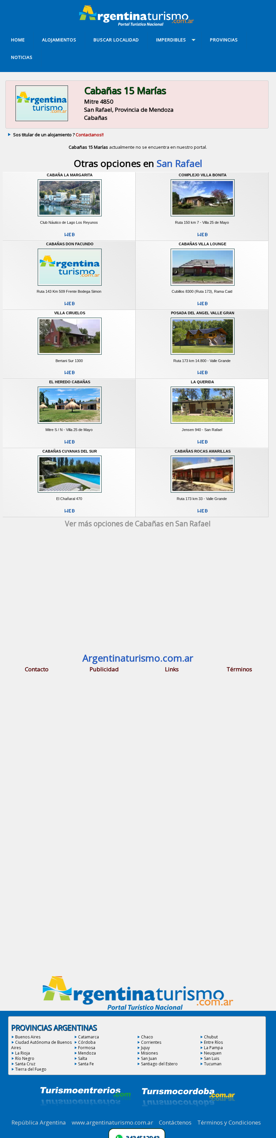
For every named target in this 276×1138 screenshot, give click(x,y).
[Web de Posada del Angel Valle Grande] (203, 375)
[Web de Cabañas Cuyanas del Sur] (70, 513)
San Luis (211, 1058)
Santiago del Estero (159, 1064)
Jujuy (145, 1048)
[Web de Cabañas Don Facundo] (70, 306)
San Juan (149, 1058)
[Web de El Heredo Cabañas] (70, 444)
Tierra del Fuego (30, 1069)
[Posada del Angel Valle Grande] (202, 356)
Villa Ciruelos (69, 313)
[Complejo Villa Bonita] (202, 218)
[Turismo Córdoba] (187, 1114)
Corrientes (151, 1042)
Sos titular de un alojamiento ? (58, 135)
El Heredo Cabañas (69, 382)
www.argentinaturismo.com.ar (112, 1122)
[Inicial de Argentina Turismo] (138, 24)
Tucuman (212, 1064)
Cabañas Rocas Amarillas (203, 451)
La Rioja (22, 1053)
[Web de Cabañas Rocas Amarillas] (203, 513)
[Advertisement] (138, 592)
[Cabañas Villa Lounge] (202, 287)
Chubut (211, 1037)
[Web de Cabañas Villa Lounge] (203, 306)
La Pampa (213, 1048)
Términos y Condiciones (229, 1122)
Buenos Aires (27, 1037)
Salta (82, 1058)
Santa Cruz (25, 1064)
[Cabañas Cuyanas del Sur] (69, 494)
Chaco (147, 1037)
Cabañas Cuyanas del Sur (69, 451)
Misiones (149, 1053)
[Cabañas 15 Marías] (42, 120)
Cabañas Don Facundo (70, 244)
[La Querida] (202, 425)
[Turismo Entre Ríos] (85, 1114)
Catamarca (88, 1037)
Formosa (86, 1048)
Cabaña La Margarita (70, 175)
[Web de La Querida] (203, 444)
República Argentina (38, 1122)
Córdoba (87, 1042)
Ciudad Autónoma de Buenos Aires (41, 1045)
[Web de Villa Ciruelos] (70, 375)
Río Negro (24, 1058)
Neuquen (212, 1053)
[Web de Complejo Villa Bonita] (203, 237)
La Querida (202, 382)
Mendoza (87, 1053)
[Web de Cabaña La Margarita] (70, 237)
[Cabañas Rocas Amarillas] (202, 494)
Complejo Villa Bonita (203, 175)
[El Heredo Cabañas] (69, 425)
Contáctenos (175, 1122)
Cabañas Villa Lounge (202, 244)
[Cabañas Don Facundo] (69, 287)
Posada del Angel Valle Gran (202, 313)
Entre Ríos (213, 1042)
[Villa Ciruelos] (69, 356)
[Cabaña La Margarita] (69, 218)
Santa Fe (86, 1064)
